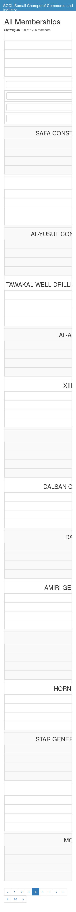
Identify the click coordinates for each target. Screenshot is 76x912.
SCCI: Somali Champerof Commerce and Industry (38, 7)
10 (15, 899)
